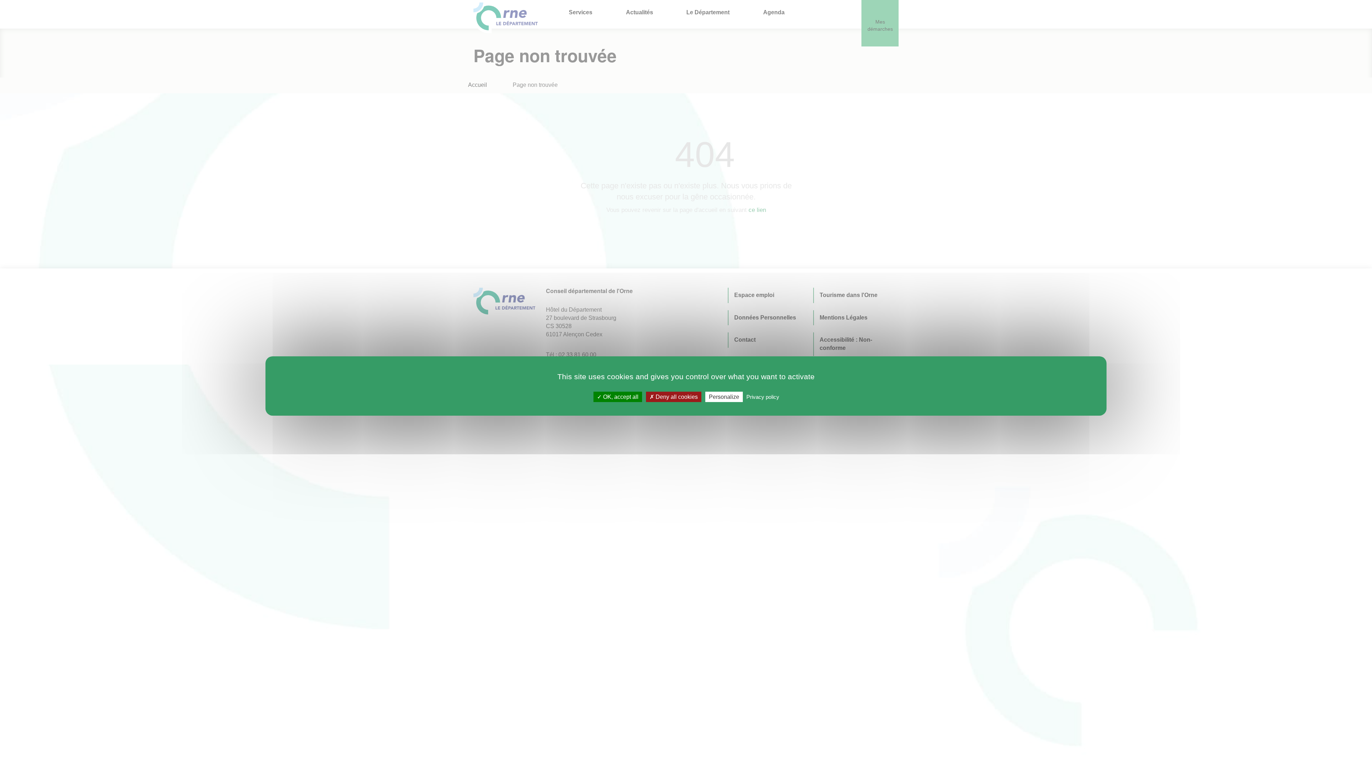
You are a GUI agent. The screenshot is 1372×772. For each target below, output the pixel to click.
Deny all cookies (676, 397)
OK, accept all (620, 397)
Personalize (724, 397)
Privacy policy (762, 397)
